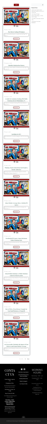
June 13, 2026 (8, 29)
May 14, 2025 (8, 342)
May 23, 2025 (8, 200)
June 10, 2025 (8, 132)
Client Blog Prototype (35, 14)
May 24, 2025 (8, 165)
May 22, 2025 (8, 236)
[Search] (42, 5)
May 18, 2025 (8, 271)
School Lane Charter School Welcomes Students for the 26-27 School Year (38, 11)
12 (25, 359)
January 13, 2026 (9, 96)
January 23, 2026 (9, 63)
